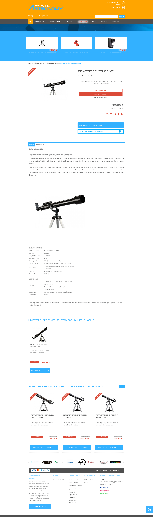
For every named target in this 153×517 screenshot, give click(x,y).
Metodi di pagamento (73, 493)
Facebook (104, 487)
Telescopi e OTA (39, 63)
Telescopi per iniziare (53, 63)
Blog (94, 22)
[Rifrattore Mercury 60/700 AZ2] (44, 402)
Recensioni (40, 145)
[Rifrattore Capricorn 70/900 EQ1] (76, 402)
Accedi (115, 7)
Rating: (38, 16)
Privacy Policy (73, 479)
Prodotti (38, 22)
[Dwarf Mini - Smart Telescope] (110, 43)
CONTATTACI (40, 506)
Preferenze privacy (75, 486)
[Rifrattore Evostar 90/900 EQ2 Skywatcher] (109, 402)
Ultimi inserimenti (90, 479)
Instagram (104, 490)
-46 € (122, 50)
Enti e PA (104, 22)
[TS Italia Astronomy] (45, 7)
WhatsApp (104, 493)
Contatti (116, 22)
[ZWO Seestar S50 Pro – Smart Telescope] (42, 43)
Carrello (114, 3)
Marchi (68, 22)
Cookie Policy (73, 482)
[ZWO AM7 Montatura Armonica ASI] (76, 43)
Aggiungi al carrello (40, 370)
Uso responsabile (59, 479)
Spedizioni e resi (74, 489)
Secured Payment (110, 470)
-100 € (53, 50)
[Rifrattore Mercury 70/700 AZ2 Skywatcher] (39, 334)
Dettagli (31, 145)
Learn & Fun (54, 22)
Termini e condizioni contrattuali (73, 500)
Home (29, 63)
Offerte (82, 22)
